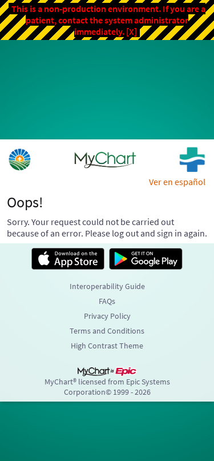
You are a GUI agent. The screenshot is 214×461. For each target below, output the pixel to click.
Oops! (25, 202)
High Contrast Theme (107, 345)
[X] (131, 31)
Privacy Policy (107, 316)
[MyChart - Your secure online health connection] (107, 159)
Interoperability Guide (107, 286)
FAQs (107, 301)
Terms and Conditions (107, 331)
